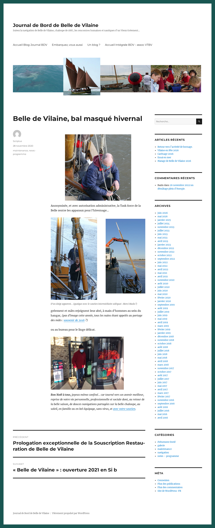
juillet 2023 (163, 230)
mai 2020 (162, 294)
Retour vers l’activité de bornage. (175, 146)
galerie (161, 445)
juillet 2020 (163, 287)
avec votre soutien (124, 408)
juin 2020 (163, 290)
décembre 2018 (166, 336)
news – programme (168, 456)
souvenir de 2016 (74, 320)
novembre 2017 (166, 368)
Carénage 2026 (166, 154)
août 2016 (163, 407)
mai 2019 (162, 318)
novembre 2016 (166, 400)
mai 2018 (162, 357)
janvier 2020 (164, 301)
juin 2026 (163, 213)
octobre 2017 (164, 371)
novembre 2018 (166, 340)
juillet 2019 (163, 311)
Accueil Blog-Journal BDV (30, 44)
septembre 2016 (166, 403)
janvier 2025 (164, 220)
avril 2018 (163, 361)
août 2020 (163, 283)
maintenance (20, 150)
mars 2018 (163, 364)
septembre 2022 (166, 258)
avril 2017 (163, 389)
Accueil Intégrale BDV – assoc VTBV (128, 44)
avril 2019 (163, 322)
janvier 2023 (164, 244)
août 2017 (163, 375)
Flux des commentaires (170, 487)
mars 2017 (163, 393)
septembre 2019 (166, 304)
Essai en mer (164, 157)
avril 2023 (163, 241)
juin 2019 (162, 315)
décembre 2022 (166, 248)
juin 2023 (162, 234)
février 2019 (164, 329)
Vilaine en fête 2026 (168, 150)
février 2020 (164, 297)
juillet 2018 (163, 350)
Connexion (163, 480)
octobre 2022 (165, 255)
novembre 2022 (166, 251)
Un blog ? (93, 44)
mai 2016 (162, 414)
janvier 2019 (164, 333)
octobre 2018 (164, 343)
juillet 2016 (163, 410)
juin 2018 (162, 354)
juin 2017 (162, 382)
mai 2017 (162, 386)
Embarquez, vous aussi (67, 44)
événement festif (167, 442)
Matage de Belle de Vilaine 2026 (174, 161)
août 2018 (163, 347)
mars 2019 (163, 326)
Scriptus (17, 141)
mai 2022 (162, 266)
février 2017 (164, 396)
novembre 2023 (166, 227)
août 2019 (163, 308)
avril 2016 (163, 417)
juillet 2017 (163, 379)
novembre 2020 (166, 280)
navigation (163, 452)
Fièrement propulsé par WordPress (71, 513)
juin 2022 (163, 262)
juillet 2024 (163, 223)
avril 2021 (163, 276)
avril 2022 (163, 269)
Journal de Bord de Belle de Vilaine (55, 25)
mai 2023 (162, 237)
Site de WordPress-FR (169, 490)
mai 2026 (163, 216)
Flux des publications (169, 483)
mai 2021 (162, 273)
